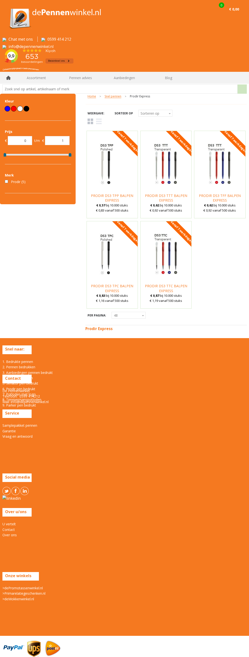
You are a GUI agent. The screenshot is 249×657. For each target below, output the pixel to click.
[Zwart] (26, 108)
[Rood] (13, 108)
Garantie (9, 431)
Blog (168, 77)
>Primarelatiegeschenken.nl (23, 593)
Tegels (90, 121)
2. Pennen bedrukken (18, 367)
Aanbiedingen (124, 77)
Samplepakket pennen (19, 425)
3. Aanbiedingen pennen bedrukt (27, 372)
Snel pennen (113, 96)
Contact (8, 529)
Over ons (9, 535)
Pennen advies (80, 77)
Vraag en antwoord (17, 436)
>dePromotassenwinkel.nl (22, 588)
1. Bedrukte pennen (17, 361)
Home (8, 77)
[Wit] (20, 108)
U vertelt (9, 524)
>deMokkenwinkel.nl (18, 599)
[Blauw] (7, 108)
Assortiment (36, 77)
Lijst (99, 121)
